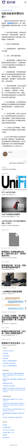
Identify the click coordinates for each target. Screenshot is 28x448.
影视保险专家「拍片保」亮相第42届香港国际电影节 (14, 266)
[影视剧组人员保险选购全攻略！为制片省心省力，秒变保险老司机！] (14, 239)
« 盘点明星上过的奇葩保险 (9, 169)
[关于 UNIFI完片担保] (14, 182)
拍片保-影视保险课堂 (12, 287)
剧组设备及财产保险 (8, 383)
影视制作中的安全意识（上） (14, 343)
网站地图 (5, 425)
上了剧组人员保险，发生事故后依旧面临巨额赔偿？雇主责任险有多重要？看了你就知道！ (14, 319)
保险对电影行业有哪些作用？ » (17, 163)
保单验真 (5, 435)
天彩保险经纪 (6, 355)
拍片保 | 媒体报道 (5, 261)
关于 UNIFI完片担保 (8, 192)
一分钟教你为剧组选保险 (12, 291)
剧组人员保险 (4, 248)
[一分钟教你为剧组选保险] (14, 279)
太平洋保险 (5, 353)
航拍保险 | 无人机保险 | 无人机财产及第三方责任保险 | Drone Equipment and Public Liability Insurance (14, 390)
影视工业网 (5, 358)
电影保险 (10, 23)
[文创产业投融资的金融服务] (14, 204)
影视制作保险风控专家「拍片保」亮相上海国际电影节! (14, 332)
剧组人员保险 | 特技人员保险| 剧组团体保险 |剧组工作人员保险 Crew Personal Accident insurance (13, 375)
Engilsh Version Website (9, 430)
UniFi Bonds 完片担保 (8, 350)
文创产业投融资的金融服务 (11, 214)
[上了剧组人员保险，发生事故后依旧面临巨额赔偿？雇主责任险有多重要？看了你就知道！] (14, 303)
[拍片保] (9, 2)
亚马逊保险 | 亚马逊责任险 (9, 363)
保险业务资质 (6, 437)
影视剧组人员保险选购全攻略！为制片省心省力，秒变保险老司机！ (14, 254)
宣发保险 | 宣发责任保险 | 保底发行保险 (12, 417)
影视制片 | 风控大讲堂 (12, 248)
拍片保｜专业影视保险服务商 (10, 365)
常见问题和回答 (6, 427)
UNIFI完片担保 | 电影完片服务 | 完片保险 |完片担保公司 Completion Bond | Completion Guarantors (13, 405)
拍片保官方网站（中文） (9, 432)
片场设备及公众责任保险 (9, 385)
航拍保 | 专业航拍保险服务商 (10, 360)
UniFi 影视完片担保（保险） (8, 10)
